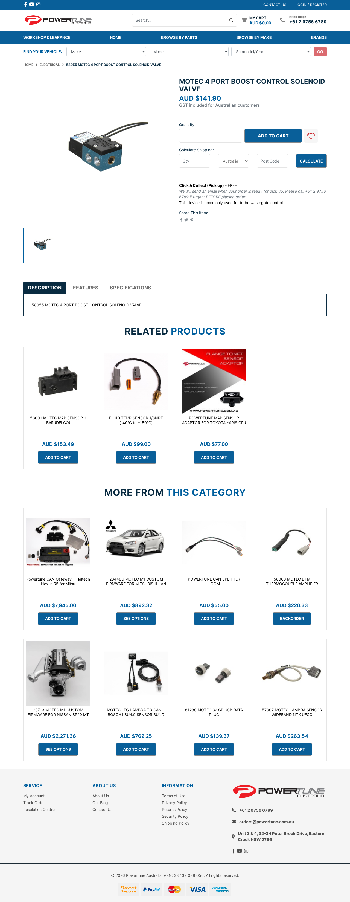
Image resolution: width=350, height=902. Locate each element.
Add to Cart (273, 135)
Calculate (311, 161)
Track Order (34, 802)
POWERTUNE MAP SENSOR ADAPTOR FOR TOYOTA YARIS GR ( (214, 420)
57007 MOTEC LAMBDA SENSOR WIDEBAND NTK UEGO (292, 712)
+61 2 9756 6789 (308, 21)
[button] (311, 136)
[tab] (44, 288)
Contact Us (102, 809)
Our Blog (100, 802)
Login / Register (311, 4)
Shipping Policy (175, 823)
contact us (274, 4)
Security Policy (175, 816)
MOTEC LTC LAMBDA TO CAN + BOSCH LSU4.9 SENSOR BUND (136, 712)
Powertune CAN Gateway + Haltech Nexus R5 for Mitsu (58, 581)
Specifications (130, 288)
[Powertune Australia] (58, 19)
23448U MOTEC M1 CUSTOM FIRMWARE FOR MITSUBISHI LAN (136, 581)
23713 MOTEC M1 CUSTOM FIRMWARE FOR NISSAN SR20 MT (58, 712)
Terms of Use (173, 795)
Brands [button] (319, 37)
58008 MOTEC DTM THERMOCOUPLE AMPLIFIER (292, 581)
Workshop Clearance (47, 37)
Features (85, 288)
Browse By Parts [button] (179, 37)
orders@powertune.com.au (266, 821)
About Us (100, 795)
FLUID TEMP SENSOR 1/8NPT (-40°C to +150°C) (136, 420)
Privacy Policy (174, 802)
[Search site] (231, 20)
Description (45, 288)
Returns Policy (174, 809)
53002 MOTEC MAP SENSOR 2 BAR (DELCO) (58, 420)
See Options (136, 618)
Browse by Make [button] (254, 37)
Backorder (292, 618)
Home (116, 37)
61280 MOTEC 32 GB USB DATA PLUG (214, 712)
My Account (34, 795)
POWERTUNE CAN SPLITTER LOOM (214, 581)
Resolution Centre (39, 809)
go (320, 51)
